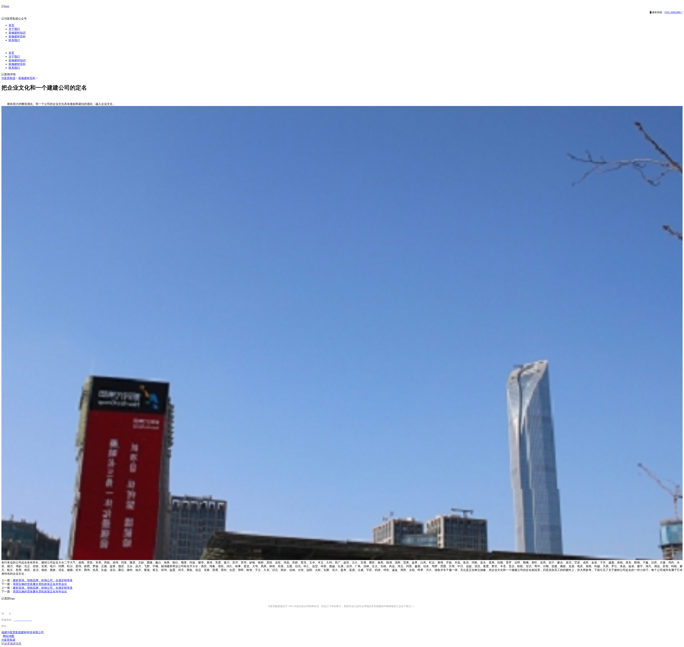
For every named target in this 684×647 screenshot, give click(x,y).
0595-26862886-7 (674, 12)
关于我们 (14, 28)
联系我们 (14, 40)
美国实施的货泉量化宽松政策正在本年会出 (40, 584)
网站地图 (8, 636)
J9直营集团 (8, 78)
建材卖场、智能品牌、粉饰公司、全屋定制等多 (43, 580)
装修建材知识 (17, 32)
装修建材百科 (17, 36)
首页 (11, 25)
